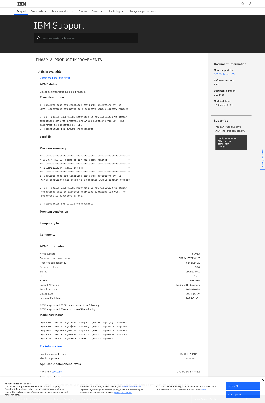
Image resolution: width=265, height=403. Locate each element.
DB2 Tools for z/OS (224, 74)
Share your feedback (262, 157)
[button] (263, 380)
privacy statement (123, 392)
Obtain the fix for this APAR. (55, 77)
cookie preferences (131, 386)
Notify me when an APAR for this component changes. (227, 142)
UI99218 (57, 371)
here (203, 389)
